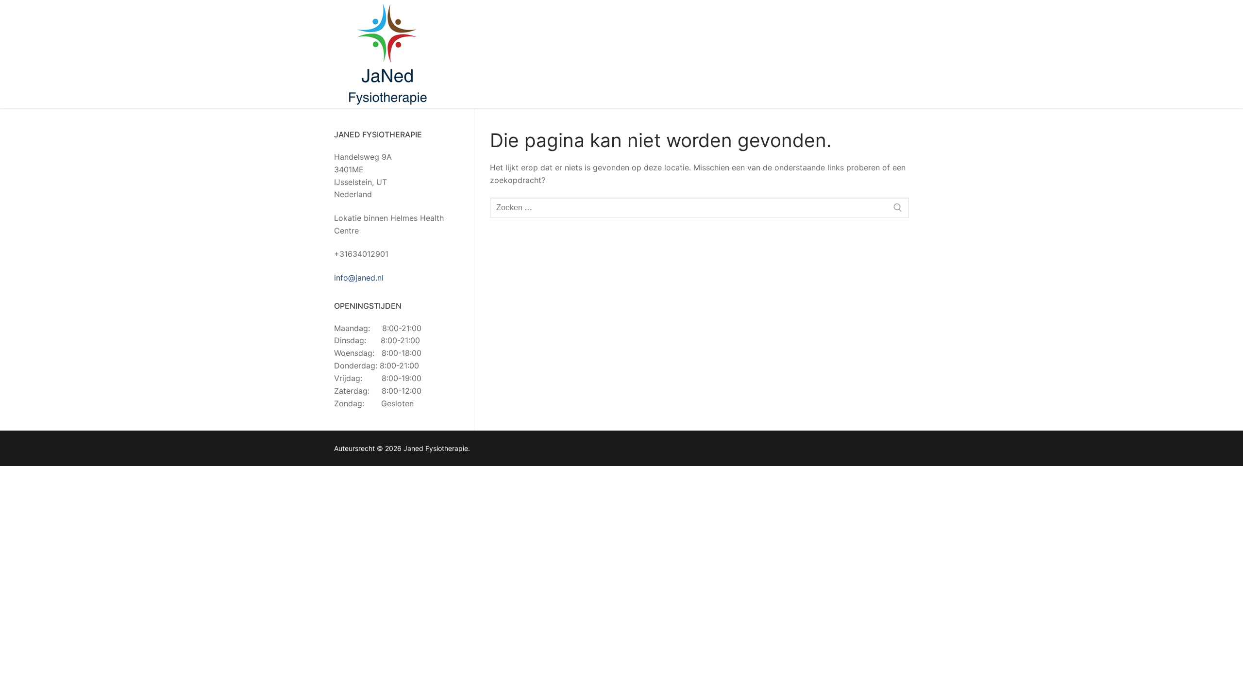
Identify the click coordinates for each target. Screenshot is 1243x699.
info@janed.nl (359, 278)
